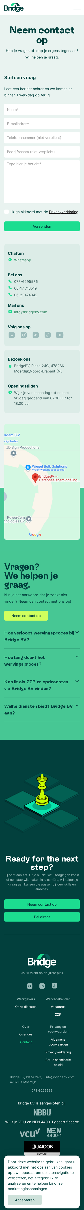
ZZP (58, 1014)
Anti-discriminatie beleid (58, 1062)
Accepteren (25, 1200)
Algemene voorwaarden (58, 1041)
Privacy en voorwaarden (58, 1029)
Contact (26, 1042)
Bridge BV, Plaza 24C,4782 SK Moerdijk (26, 1079)
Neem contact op (26, 615)
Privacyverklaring (63, 212)
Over (26, 1026)
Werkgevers (26, 999)
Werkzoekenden (58, 999)
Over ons (25, 1034)
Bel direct (42, 917)
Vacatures (58, 1007)
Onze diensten (26, 1007)
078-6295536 (42, 1090)
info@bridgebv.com (59, 1077)
